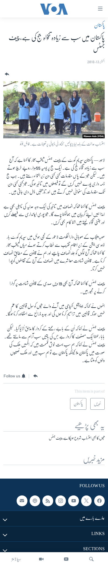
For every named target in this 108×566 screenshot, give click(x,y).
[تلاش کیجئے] (91, 559)
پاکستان (99, 25)
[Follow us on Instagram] (60, 501)
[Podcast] (35, 501)
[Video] (41, 559)
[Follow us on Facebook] (99, 501)
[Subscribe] (22, 501)
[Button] (6, 74)
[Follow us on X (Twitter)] (86, 501)
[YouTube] (66, 559)
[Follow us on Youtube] (73, 501)
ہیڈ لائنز (16, 559)
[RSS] (47, 501)
